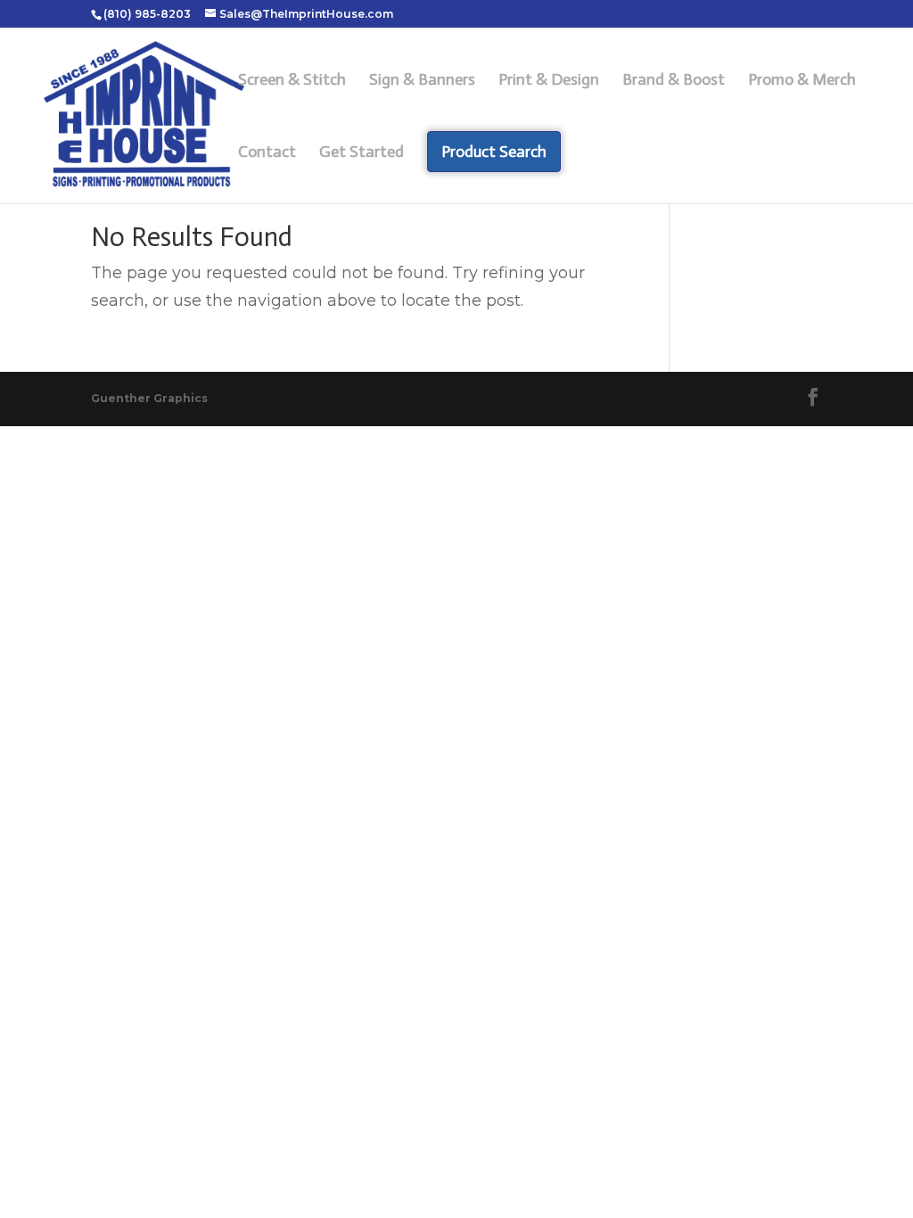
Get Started (361, 153)
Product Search (494, 151)
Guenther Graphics (149, 398)
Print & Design (548, 81)
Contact (267, 153)
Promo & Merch (802, 81)
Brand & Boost (673, 81)
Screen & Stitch (292, 81)
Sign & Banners (422, 81)
